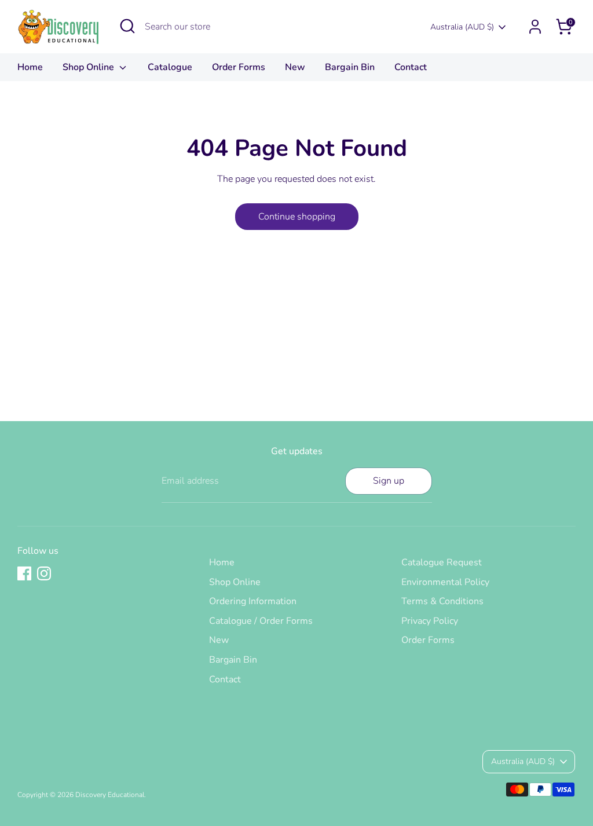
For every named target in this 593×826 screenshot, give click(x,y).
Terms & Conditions (442, 601)
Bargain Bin (350, 67)
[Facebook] (24, 573)
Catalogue (170, 67)
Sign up (388, 480)
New (295, 67)
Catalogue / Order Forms (261, 621)
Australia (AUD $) (462, 26)
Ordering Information (252, 601)
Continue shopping (296, 216)
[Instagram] (44, 573)
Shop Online (89, 67)
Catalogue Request (441, 562)
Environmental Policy (445, 582)
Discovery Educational (109, 794)
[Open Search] (127, 26)
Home (30, 67)
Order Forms (238, 67)
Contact (410, 67)
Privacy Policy (429, 621)
